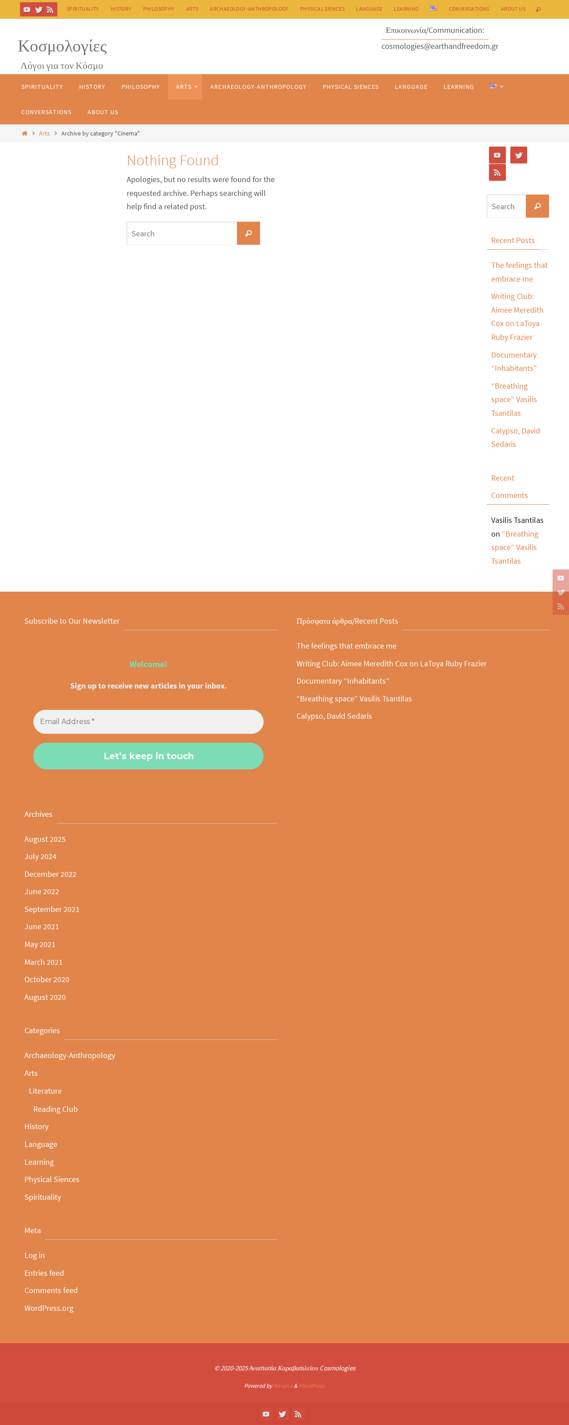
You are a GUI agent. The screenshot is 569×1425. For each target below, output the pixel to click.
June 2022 (41, 891)
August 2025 (45, 839)
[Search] (248, 233)
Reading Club (55, 1109)
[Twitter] (39, 9)
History (121, 8)
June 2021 (41, 926)
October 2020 (46, 979)
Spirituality (83, 8)
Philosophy (159, 8)
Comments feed (51, 1290)
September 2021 (52, 909)
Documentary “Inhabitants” (343, 681)
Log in (34, 1255)
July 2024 (40, 856)
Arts (192, 8)
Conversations (469, 8)
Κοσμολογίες (62, 45)
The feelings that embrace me (347, 646)
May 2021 (40, 944)
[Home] (24, 133)
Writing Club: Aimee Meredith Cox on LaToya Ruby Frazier (392, 663)
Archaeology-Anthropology (249, 8)
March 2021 (43, 962)
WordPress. (312, 1385)
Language (369, 8)
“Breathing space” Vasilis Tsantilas (514, 399)
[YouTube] (27, 9)
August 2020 (45, 997)
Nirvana (283, 1385)
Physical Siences (322, 8)
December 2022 (50, 874)
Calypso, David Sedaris (334, 716)
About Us (513, 8)
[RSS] (50, 9)
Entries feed (44, 1273)
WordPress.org (48, 1308)
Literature (45, 1091)
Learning (406, 8)
